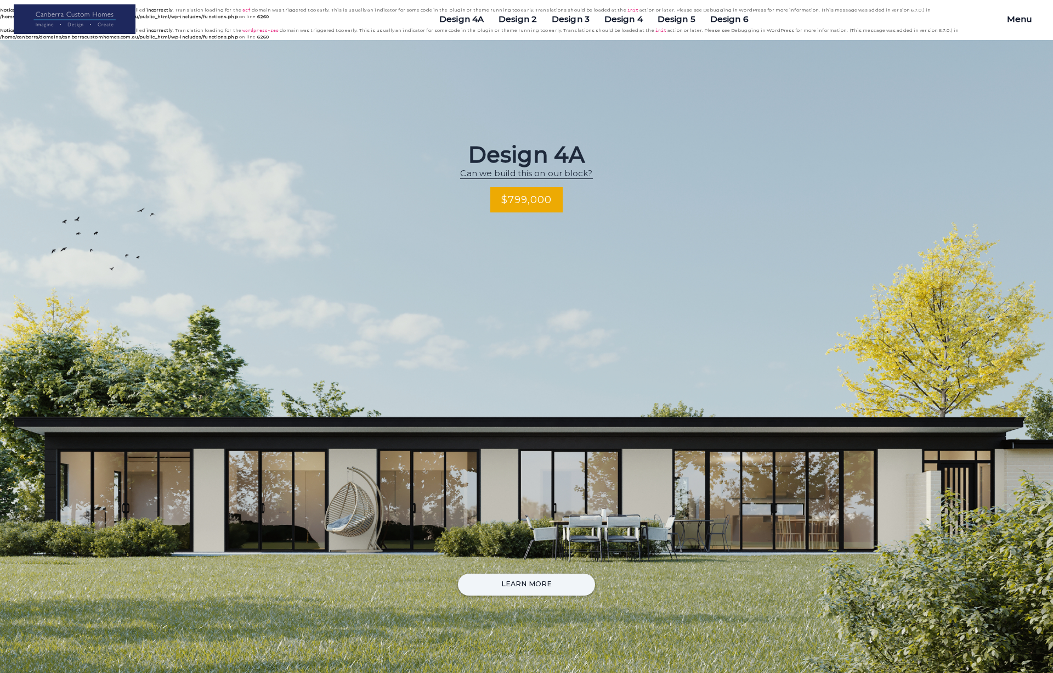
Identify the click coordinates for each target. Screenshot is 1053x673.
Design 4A (461, 19)
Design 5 (676, 19)
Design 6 (729, 19)
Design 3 (571, 19)
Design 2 (518, 19)
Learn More (526, 584)
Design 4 (623, 19)
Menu (1019, 19)
